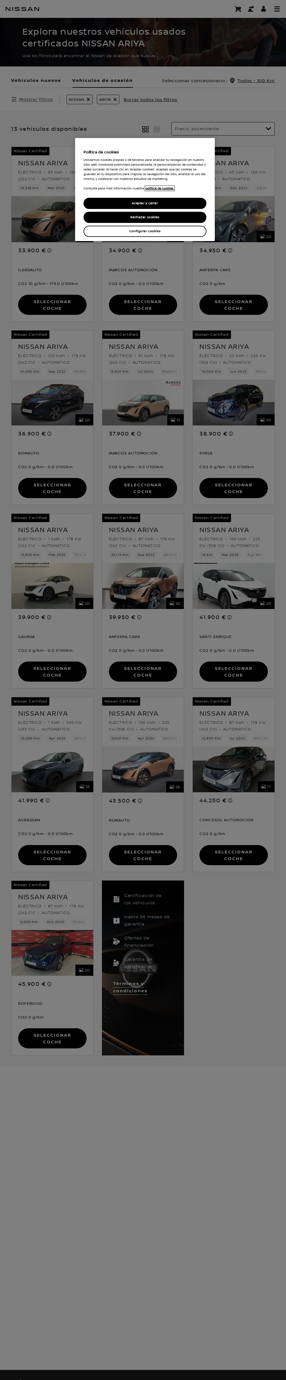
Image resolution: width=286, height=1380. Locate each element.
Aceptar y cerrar (145, 203)
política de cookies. (160, 188)
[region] (145, 189)
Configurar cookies (145, 231)
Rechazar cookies (144, 217)
